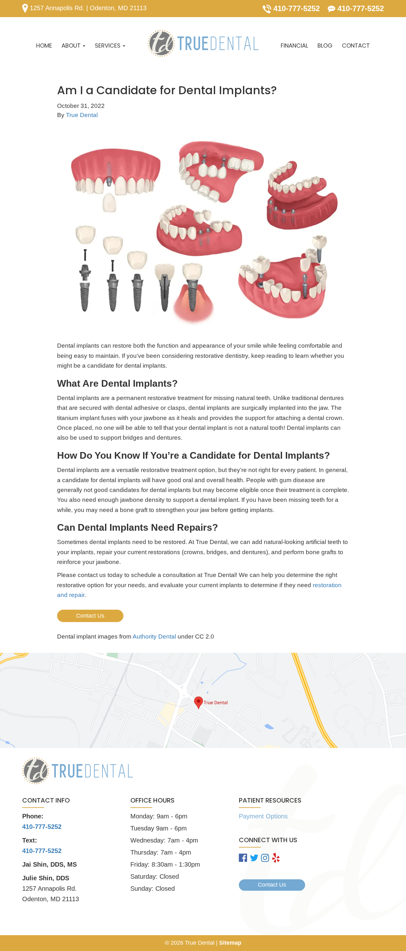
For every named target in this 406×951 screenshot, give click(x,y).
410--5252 (42, 850)
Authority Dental (154, 636)
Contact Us (90, 616)
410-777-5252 (295, 8)
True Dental (82, 115)
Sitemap (230, 943)
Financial (294, 45)
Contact (356, 45)
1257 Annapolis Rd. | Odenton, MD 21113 (87, 7)
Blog (325, 45)
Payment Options (263, 816)
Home (44, 45)
